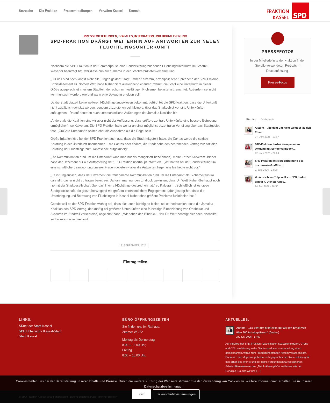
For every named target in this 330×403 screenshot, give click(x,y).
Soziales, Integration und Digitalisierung (153, 36)
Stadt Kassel (28, 336)
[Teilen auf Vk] (173, 275)
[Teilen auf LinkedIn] (135, 275)
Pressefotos (278, 51)
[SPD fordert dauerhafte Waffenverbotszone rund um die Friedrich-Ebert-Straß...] (326, 201)
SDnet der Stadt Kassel (35, 326)
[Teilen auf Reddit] (192, 275)
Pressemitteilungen (100, 36)
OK (141, 394)
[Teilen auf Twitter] (79, 275)
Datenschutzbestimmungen (176, 394)
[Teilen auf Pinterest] (116, 275)
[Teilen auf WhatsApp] (98, 275)
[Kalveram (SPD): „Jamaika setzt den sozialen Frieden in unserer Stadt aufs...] (3, 201)
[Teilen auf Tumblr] (154, 275)
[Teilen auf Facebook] (60, 275)
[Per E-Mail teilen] (210, 275)
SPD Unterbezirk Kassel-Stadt (40, 331)
